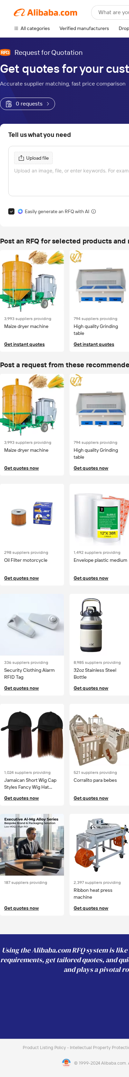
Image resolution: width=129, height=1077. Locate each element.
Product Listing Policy (45, 1047)
